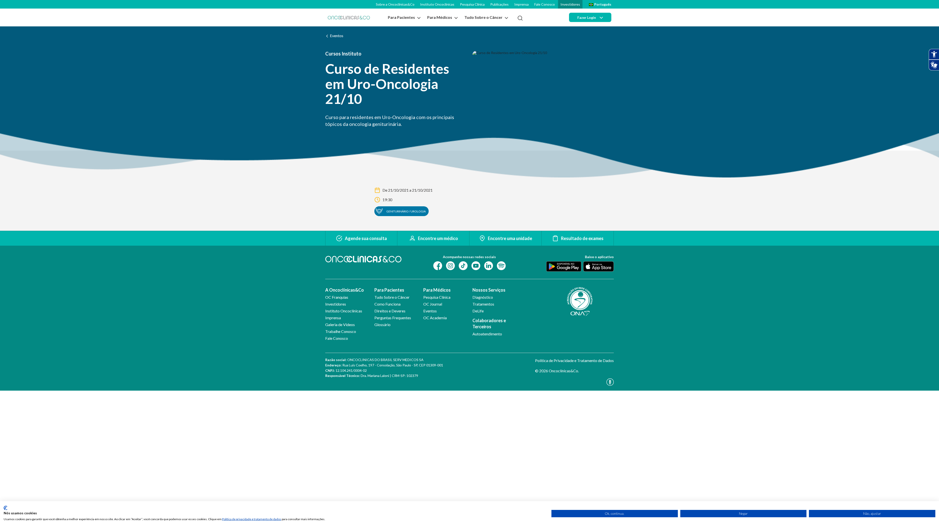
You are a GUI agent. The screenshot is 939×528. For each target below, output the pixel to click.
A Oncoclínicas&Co (344, 290)
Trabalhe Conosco (340, 331)
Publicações (499, 4)
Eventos (336, 35)
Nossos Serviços (488, 290)
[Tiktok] (463, 265)
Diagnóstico (482, 297)
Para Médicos (437, 290)
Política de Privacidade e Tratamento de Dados (574, 360)
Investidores (570, 4)
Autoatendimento (487, 333)
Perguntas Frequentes (392, 317)
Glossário (382, 324)
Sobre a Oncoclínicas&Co (395, 4)
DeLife (478, 310)
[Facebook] (437, 265)
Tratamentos (483, 304)
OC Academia (435, 317)
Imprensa (521, 4)
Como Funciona (387, 304)
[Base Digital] (574, 382)
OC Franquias (336, 297)
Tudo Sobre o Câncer (392, 297)
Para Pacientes (389, 290)
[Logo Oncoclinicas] (349, 17)
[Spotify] (501, 265)
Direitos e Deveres (389, 310)
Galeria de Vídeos (340, 324)
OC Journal (432, 304)
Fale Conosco (544, 4)
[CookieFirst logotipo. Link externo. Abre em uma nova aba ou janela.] (5, 508)
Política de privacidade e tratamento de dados (251, 519)
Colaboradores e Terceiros (489, 323)
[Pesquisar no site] (520, 18)
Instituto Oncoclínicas (437, 4)
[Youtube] (475, 265)
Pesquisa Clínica (472, 4)
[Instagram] (450, 265)
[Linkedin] (488, 265)
